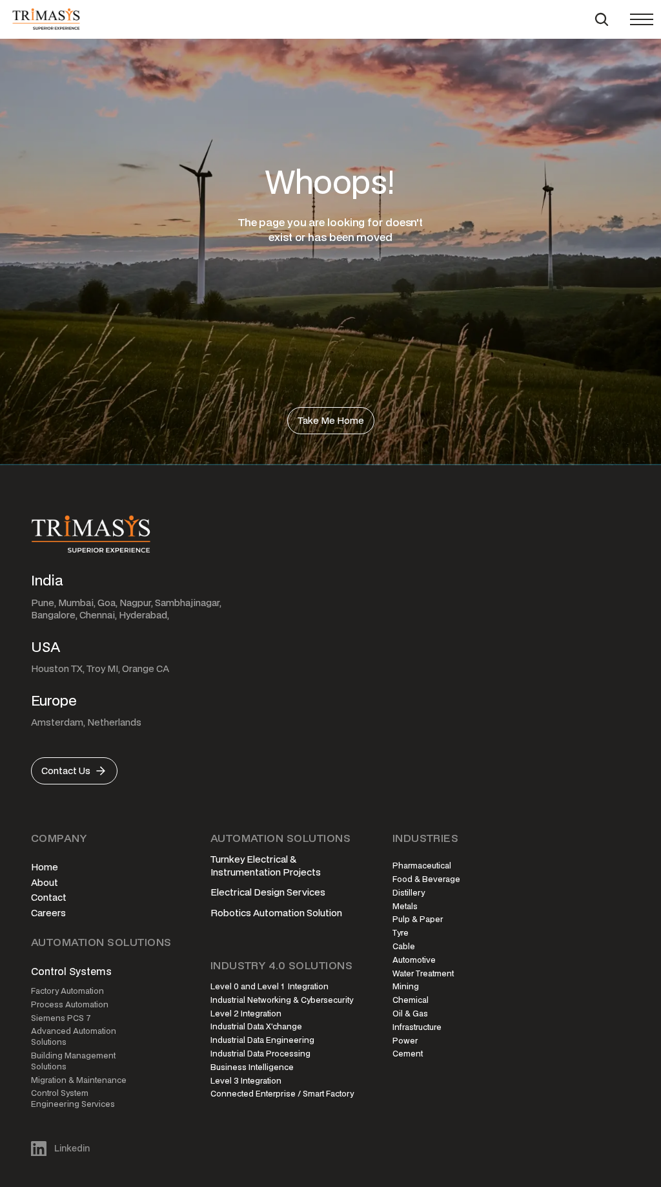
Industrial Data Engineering (262, 1040)
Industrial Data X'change (256, 1026)
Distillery (408, 892)
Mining (405, 986)
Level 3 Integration (245, 1080)
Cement (407, 1053)
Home (44, 867)
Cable (403, 946)
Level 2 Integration (245, 1013)
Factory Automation (67, 990)
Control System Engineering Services (73, 1098)
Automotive (414, 959)
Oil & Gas (410, 1013)
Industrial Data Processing (260, 1053)
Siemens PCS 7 (61, 1018)
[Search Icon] (602, 19)
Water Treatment (423, 973)
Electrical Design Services (267, 892)
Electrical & (272, 859)
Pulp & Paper (417, 919)
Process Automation (69, 1004)
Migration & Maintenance (79, 1080)
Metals (405, 906)
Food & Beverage (426, 879)
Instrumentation (245, 872)
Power (405, 1040)
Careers (48, 913)
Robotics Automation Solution (276, 913)
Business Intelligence (252, 1067)
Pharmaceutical (421, 865)
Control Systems (71, 971)
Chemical (410, 999)
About (44, 882)
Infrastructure (417, 1027)
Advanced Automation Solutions (74, 1036)
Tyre (400, 932)
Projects (302, 872)
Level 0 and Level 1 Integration (269, 986)
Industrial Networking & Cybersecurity (281, 999)
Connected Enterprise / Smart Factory (282, 1093)
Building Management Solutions (74, 1061)
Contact (48, 897)
